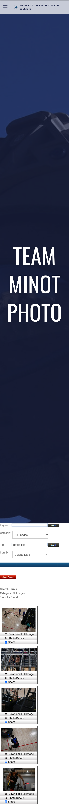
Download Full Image (21, 634)
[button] (5, 7)
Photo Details (16, 638)
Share (11, 642)
